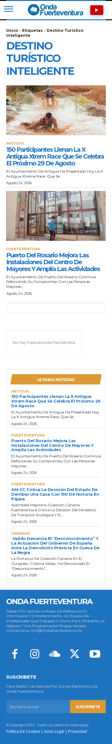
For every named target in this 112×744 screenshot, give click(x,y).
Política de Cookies (23, 731)
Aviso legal (54, 731)
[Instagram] (34, 654)
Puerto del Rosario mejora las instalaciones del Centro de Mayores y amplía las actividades (53, 262)
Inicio (12, 30)
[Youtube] (94, 654)
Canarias (20, 534)
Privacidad (77, 731)
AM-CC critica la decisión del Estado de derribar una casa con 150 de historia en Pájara (55, 494)
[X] (74, 654)
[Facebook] (14, 654)
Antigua (15, 143)
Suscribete (88, 706)
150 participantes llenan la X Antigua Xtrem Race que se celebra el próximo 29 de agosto (55, 156)
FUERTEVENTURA (23, 249)
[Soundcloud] (54, 654)
